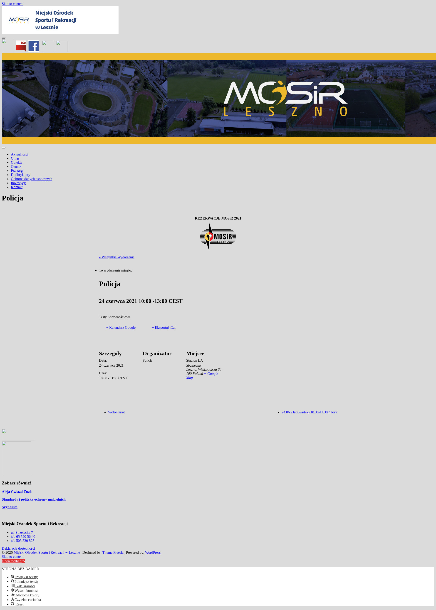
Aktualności (19, 154)
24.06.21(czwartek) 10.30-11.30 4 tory (309, 412)
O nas (15, 158)
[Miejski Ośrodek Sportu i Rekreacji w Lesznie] (60, 33)
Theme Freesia (113, 552)
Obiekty (16, 162)
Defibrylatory (20, 175)
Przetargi (17, 171)
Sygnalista (9, 507)
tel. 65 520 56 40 (23, 536)
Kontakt (16, 187)
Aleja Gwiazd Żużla (17, 492)
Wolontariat (116, 412)
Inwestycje (18, 183)
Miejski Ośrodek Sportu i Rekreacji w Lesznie (47, 552)
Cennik (16, 166)
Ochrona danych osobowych (31, 179)
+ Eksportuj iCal (164, 327)
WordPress (153, 552)
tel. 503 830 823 (22, 541)
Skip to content (12, 4)
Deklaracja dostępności (18, 548)
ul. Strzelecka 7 (22, 532)
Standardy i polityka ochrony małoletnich (34, 499)
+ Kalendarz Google (121, 327)
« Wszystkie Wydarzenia (116, 257)
